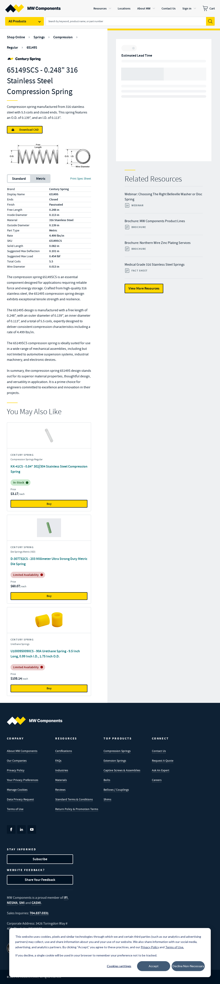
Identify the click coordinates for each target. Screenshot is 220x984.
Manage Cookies (17, 790)
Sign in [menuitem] (186, 8)
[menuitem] (209, 8)
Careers (157, 780)
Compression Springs (117, 751)
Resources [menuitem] (100, 8)
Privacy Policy (15, 770)
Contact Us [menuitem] (169, 8)
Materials (61, 780)
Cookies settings (119, 966)
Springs (39, 37)
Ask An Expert (160, 770)
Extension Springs (115, 760)
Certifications (63, 751)
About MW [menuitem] (143, 8)
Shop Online (16, 37)
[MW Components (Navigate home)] (34, 721)
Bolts (107, 780)
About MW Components (22, 751)
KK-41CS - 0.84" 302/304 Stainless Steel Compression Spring (49, 469)
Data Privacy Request (20, 799)
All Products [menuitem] (17, 21)
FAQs (58, 760)
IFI (66, 897)
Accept (154, 966)
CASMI (36, 902)
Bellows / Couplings (116, 790)
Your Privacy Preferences (22, 780)
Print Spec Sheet (80, 178)
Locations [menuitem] (124, 8)
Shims (107, 799)
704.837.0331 (39, 913)
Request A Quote (162, 760)
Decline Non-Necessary (188, 966)
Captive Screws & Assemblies (122, 770)
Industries (61, 770)
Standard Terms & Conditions (74, 799)
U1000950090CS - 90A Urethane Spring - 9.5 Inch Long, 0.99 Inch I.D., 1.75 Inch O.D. (45, 654)
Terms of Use (15, 809)
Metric (40, 178)
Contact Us (159, 751)
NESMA (12, 902)
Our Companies (17, 760)
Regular (12, 47)
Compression (63, 37)
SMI (22, 902)
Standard (19, 178)
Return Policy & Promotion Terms (76, 809)
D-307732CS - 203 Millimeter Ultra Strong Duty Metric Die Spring (49, 561)
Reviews (60, 790)
